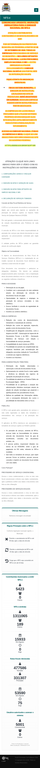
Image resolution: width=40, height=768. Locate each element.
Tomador (20, 670)
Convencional (20, 727)
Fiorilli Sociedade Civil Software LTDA (26, 757)
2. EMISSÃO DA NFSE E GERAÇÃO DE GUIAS (17, 183)
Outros (19, 600)
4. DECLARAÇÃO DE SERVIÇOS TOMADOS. (17, 198)
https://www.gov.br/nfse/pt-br (20, 145)
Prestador (19, 680)
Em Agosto (20, 642)
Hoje (20, 652)
